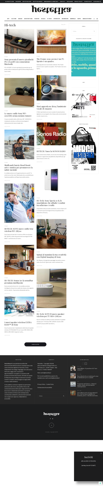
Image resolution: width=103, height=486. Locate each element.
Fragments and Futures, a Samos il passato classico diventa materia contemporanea (86, 385)
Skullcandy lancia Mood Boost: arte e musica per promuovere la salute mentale (18, 167)
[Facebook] (50, 418)
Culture (13, 18)
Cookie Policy (88, 1)
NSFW (79, 18)
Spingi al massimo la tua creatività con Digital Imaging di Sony (51, 255)
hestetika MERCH (37, 1)
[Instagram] (52, 418)
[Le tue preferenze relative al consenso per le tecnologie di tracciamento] (100, 483)
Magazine (18, 1)
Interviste (57, 18)
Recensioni (65, 18)
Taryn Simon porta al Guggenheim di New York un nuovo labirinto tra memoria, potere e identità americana (87, 394)
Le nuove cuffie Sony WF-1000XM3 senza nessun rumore (18, 114)
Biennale (73, 18)
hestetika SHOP (26, 1)
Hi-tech (49, 18)
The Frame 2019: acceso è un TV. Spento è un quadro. (50, 60)
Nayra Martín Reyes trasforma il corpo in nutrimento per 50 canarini (87, 376)
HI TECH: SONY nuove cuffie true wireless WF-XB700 (18, 230)
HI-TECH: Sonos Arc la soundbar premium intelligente (18, 281)
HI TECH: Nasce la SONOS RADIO (51, 151)
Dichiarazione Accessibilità (44, 387)
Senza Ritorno (87, 18)
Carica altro (35, 344)
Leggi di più (7, 74)
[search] (94, 31)
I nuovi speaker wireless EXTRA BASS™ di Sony (18, 323)
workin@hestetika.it (45, 372)
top (80, 366)
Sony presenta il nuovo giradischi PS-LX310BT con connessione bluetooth (18, 61)
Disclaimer (70, 1)
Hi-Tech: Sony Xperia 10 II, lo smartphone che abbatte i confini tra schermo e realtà (51, 203)
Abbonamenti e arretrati (51, 1)
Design (20, 18)
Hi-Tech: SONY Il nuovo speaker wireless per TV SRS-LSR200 (50, 315)
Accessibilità (97, 1)
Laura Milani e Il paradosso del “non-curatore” (87, 369)
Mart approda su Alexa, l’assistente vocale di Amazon (51, 107)
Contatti (62, 1)
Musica (43, 18)
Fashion (36, 18)
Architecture (28, 18)
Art (8, 18)
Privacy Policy (78, 1)
